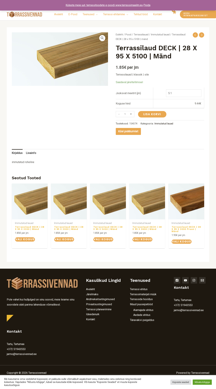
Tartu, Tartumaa (15, 344)
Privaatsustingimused (99, 304)
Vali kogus (25, 239)
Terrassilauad (141, 34)
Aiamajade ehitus (143, 310)
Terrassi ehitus (138, 289)
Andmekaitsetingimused (100, 299)
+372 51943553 (16, 349)
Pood (128, 34)
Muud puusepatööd (141, 304)
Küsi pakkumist (128, 131)
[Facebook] (177, 280)
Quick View (29, 216)
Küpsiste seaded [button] (180, 382)
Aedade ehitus (141, 315)
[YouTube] (185, 280)
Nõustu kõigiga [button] (202, 382)
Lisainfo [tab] (31, 153)
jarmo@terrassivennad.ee (22, 354)
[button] (195, 14)
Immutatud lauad (160, 34)
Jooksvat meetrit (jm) (128, 93)
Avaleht (90, 289)
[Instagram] (194, 280)
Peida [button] (146, 5)
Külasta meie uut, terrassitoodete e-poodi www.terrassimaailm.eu (104, 5)
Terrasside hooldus (141, 299)
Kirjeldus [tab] (17, 153)
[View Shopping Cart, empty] (174, 14)
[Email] (202, 280)
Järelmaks (92, 294)
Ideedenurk (92, 314)
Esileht (119, 34)
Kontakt (90, 319)
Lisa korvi (152, 114)
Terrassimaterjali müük (143, 294)
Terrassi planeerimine (99, 309)
